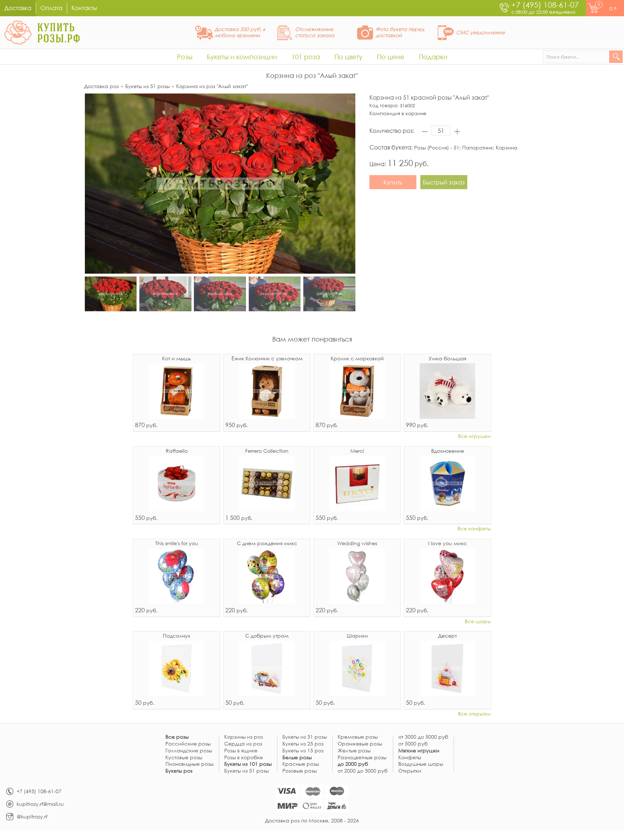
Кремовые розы (358, 737)
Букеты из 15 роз (303, 751)
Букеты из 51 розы (147, 86)
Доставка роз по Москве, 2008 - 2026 (312, 820)
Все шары (478, 621)
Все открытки (474, 714)
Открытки (409, 771)
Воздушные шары (420, 764)
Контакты (84, 8)
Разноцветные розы (362, 758)
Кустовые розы (183, 758)
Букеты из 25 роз (303, 744)
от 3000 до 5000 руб (423, 737)
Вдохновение (447, 451)
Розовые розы (299, 771)
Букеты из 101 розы (248, 764)
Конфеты (409, 758)
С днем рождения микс (267, 544)
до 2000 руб (353, 764)
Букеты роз (178, 771)
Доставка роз (101, 86)
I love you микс (447, 544)
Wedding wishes (357, 544)
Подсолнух (176, 636)
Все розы (176, 737)
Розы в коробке (243, 758)
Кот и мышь (176, 359)
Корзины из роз (243, 737)
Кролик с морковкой (357, 359)
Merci (357, 451)
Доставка (17, 8)
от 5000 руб (413, 744)
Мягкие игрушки (418, 751)
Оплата (51, 8)
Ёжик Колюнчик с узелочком (267, 359)
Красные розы (300, 764)
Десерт (447, 636)
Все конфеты (474, 529)
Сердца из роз (243, 744)
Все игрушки (474, 436)
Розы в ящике (240, 751)
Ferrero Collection (267, 451)
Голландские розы (188, 751)
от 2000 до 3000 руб (362, 771)
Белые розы (297, 758)
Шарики (357, 636)
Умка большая (447, 359)
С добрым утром (267, 636)
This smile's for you (176, 544)
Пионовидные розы (189, 764)
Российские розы (188, 744)
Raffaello (177, 451)
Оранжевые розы (360, 744)
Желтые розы (354, 751)
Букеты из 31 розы (304, 737)
